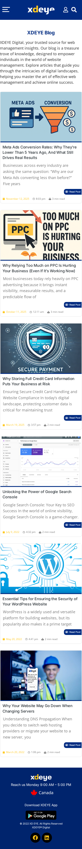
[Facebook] (35, 838)
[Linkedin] (47, 838)
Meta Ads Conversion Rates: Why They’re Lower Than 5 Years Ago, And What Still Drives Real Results (40, 152)
